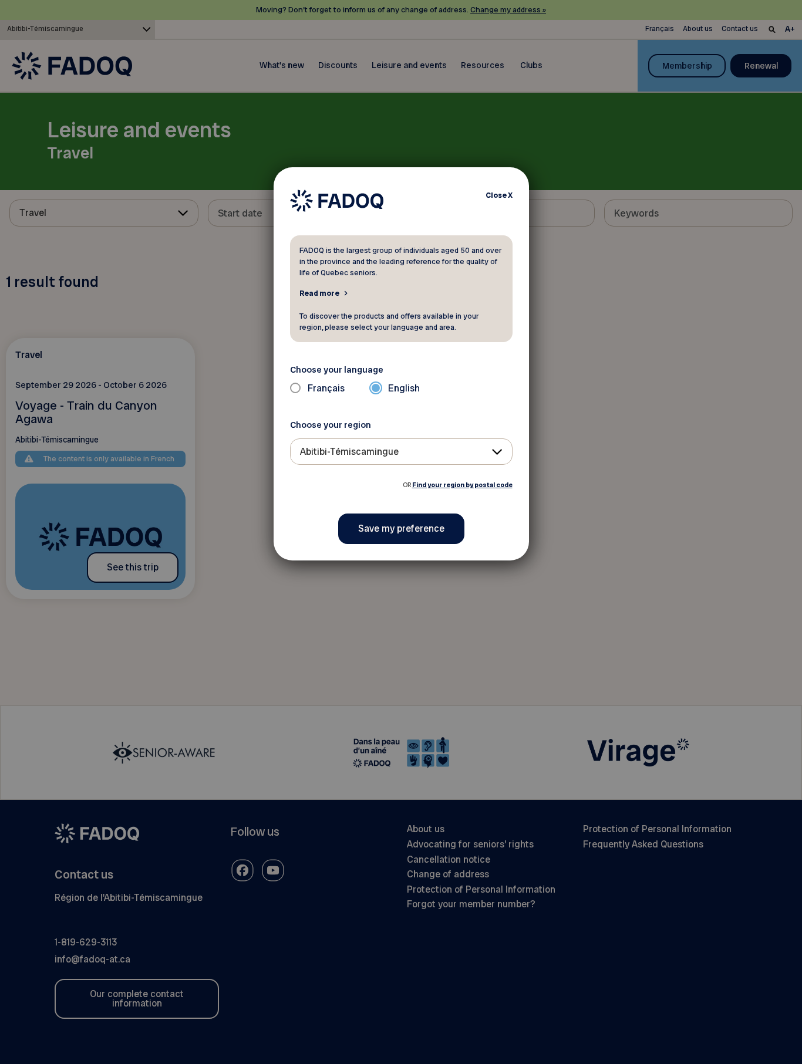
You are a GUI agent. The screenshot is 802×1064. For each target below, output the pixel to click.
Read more (319, 293)
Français (326, 388)
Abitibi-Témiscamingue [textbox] (349, 451)
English (404, 388)
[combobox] (401, 451)
